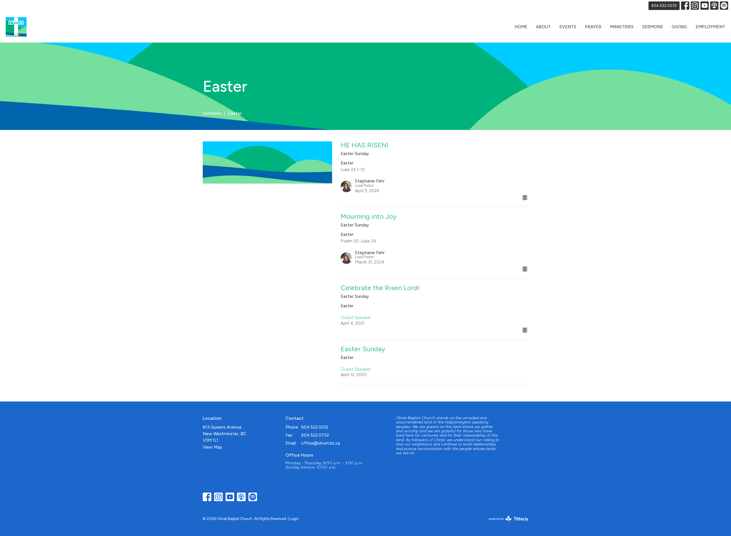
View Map (212, 447)
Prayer (593, 26)
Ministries (622, 26)
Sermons (652, 26)
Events (567, 26)
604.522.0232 (664, 5)
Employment (710, 26)
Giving (679, 26)
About (543, 26)
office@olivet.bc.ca (320, 443)
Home (521, 26)
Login (294, 519)
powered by (506, 523)
